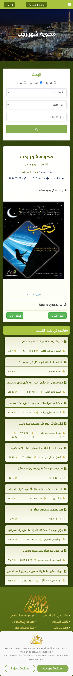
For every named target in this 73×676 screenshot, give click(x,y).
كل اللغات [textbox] (58, 104)
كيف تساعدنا (61, 627)
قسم (20, 83)
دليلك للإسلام (60, 621)
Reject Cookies (20, 668)
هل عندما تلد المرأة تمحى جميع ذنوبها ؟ (43, 550)
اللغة (10, 5)
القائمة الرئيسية (37, 5)
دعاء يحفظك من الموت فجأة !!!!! (46, 509)
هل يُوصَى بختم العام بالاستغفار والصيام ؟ (41, 341)
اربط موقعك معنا (24, 627)
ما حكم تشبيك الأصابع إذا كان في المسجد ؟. (40, 362)
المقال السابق (57, 315)
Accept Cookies (53, 668)
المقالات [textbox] (58, 92)
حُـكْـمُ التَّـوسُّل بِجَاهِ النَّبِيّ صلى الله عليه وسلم (41, 423)
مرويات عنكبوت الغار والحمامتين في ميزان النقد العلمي (35, 571)
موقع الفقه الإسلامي (22, 615)
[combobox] (36, 92)
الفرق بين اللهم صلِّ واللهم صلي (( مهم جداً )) (40, 468)
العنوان (49, 83)
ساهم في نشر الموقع (55, 615)
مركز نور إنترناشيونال (23, 621)
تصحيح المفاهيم (30, 171)
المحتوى (33, 83)
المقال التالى (15, 315)
